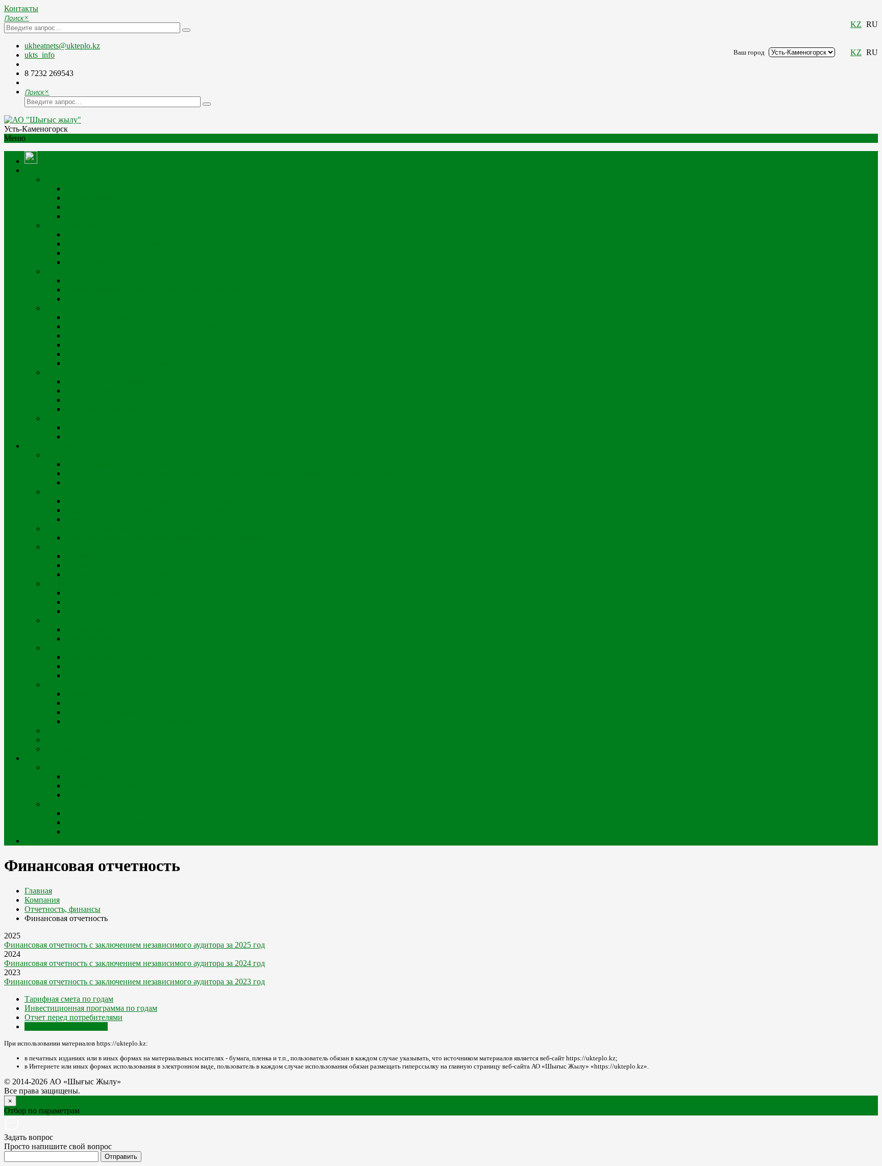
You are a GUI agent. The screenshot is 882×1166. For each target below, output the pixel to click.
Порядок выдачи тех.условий (116, 592)
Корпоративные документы (113, 381)
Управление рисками (102, 409)
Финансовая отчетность (107, 262)
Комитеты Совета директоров (117, 399)
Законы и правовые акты (108, 317)
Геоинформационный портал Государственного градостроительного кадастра (200, 831)
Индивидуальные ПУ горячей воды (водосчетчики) (155, 464)
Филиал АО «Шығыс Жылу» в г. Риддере (117, 739)
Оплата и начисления (82, 684)
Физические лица (96, 629)
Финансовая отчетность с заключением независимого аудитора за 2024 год (134, 963)
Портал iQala (87, 602)
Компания (42, 170)
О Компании (67, 179)
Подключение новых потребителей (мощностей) (129, 528)
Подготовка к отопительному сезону (109, 491)
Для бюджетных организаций (116, 574)
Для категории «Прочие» (109, 565)
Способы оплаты (95, 693)
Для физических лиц (101, 556)
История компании (98, 197)
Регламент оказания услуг (110, 657)
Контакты (21, 8)
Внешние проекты (77, 804)
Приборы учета (72, 455)
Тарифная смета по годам (109, 234)
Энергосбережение (78, 730)
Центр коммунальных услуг (114, 776)
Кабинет (39, 840)
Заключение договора (82, 620)
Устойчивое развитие (82, 271)
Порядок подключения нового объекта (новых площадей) (165, 537)
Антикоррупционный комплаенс (122, 335)
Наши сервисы (70, 767)
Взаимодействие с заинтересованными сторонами (152, 289)
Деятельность (68, 308)
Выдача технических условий (97, 583)
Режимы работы (93, 436)
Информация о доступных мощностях (131, 363)
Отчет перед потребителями (114, 253)
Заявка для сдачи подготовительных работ (139, 519)
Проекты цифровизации (66, 758)
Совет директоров (97, 390)
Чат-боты (81, 794)
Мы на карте (87, 427)
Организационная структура (115, 207)
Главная (38, 890)
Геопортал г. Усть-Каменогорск (119, 611)
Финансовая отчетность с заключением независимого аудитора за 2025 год (134, 944)
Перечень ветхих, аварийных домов (128, 482)
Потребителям (49, 445)
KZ (856, 24)
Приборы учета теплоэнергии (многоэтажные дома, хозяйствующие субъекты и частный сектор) (234, 473)
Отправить (121, 1156)
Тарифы (59, 546)
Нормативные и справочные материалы (114, 647)
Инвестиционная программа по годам (131, 243)
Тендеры (80, 344)
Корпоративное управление (93, 372)
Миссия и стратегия (100, 188)
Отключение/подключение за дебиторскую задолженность (167, 712)
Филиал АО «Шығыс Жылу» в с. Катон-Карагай (129, 749)
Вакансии (82, 354)
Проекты (80, 280)
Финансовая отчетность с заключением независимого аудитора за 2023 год (134, 981)
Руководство (87, 216)
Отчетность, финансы (83, 225)
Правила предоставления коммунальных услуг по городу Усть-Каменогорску (200, 675)
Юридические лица (99, 638)
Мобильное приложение (108, 785)
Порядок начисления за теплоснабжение (135, 721)
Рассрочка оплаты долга (107, 703)
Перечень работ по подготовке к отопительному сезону (162, 501)
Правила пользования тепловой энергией (137, 666)
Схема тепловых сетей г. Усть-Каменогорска (142, 326)
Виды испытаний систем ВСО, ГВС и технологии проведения (174, 510)
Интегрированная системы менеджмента (136, 298)
